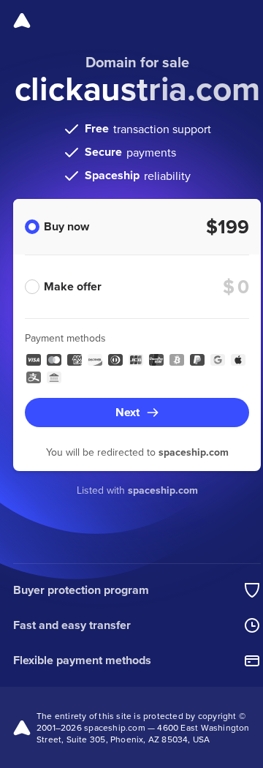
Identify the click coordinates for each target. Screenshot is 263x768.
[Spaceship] (22, 20)
